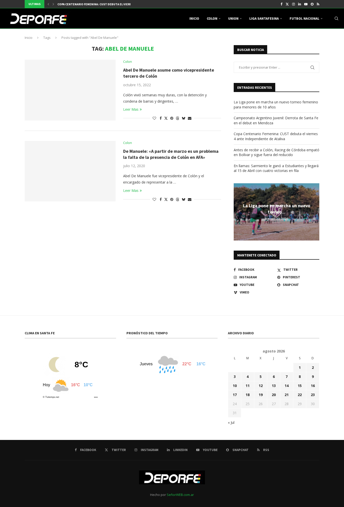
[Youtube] (305, 4)
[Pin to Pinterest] (171, 118)
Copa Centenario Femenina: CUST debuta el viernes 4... (98, 4)
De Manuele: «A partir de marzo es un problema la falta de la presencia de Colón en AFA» (171, 154)
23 (313, 394)
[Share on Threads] (177, 118)
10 (235, 385)
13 (274, 385)
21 (287, 394)
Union (233, 18)
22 (300, 394)
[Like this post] (154, 118)
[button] (48, 4)
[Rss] (318, 4)
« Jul (231, 422)
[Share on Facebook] (161, 118)
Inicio (194, 18)
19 (261, 394)
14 (287, 385)
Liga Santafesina (264, 18)
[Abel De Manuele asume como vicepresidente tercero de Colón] (70, 90)
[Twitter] (287, 4)
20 (274, 394)
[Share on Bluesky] (183, 118)
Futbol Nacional (304, 18)
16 (313, 385)
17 (235, 394)
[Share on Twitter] (166, 118)
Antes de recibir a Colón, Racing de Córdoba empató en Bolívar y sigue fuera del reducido (276, 152)
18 (248, 394)
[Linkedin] (299, 4)
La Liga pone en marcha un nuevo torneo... (276, 209)
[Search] (336, 18)
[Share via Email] (189, 118)
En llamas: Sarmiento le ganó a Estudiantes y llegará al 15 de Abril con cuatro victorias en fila (276, 168)
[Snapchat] (312, 4)
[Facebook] (281, 4)
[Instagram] (293, 4)
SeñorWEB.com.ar (180, 494)
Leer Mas (131, 109)
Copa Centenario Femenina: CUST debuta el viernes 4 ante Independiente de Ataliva (276, 136)
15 (300, 385)
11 (248, 385)
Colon (212, 18)
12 (261, 385)
